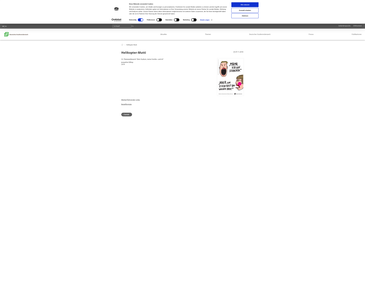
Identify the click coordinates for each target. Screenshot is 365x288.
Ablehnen (245, 16)
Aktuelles (163, 34)
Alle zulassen (245, 5)
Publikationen (357, 34)
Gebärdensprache (344, 26)
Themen (208, 34)
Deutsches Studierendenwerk (259, 34)
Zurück (126, 114)
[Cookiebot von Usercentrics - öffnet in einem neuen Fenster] (116, 20)
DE (3, 26)
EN (6, 26)
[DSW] (16, 34)
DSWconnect (357, 26)
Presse (311, 34)
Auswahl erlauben (245, 10)
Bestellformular (126, 104)
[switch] (159, 19)
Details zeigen (204, 20)
